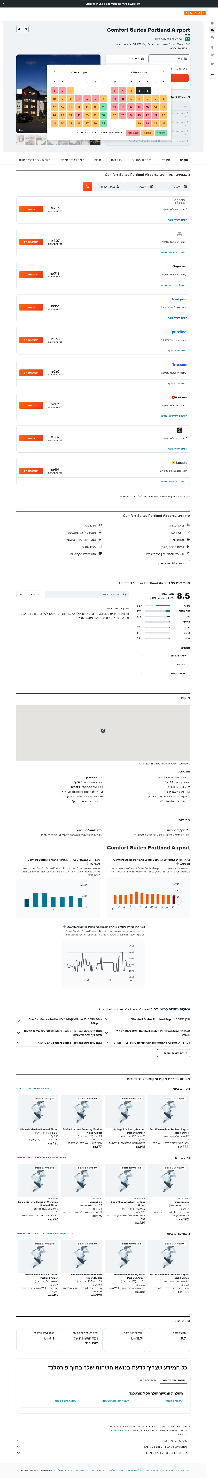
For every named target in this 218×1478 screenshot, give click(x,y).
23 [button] (139, 115)
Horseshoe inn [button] (181, 1201)
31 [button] (54, 123)
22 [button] (147, 115)
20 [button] (163, 115)
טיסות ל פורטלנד (174, 1400)
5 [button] (114, 90)
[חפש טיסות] (212, 23)
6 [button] (164, 98)
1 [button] (147, 90)
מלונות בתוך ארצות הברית (130, 1470)
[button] (3, 3)
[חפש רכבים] (212, 37)
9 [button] (139, 98)
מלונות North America (154, 1470)
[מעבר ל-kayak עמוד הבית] (195, 13)
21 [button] (155, 115)
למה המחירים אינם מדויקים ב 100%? (166, 1452)
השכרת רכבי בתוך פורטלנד (116, 1400)
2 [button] (139, 90)
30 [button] (139, 123)
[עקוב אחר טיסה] (212, 54)
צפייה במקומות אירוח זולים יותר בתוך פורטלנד (41, 1157)
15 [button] (147, 107)
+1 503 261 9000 (180, 48)
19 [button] (114, 107)
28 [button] (155, 123)
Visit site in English (96, 3)
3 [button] (131, 90)
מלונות (171, 1470)
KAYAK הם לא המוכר (175, 1440)
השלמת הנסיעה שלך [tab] (173, 1380)
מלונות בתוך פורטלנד (65, 1400)
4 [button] (123, 90)
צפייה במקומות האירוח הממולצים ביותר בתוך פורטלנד (45, 1233)
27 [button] (163, 123)
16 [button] (139, 107)
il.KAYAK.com (184, 1470)
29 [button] (147, 123)
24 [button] (131, 115)
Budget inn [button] (96, 1201)
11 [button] (123, 98)
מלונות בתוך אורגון (107, 1470)
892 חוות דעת (163, 39)
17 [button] (131, 107)
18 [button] (123, 107)
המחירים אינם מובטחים (121, 1430)
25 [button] (122, 115)
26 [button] (114, 115)
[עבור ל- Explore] (212, 47)
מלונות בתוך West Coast (84, 1470)
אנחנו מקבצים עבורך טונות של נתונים (165, 1446)
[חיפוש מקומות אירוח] (212, 30)
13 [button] (163, 107)
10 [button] (131, 98)
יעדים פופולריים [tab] (148, 1380)
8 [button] (147, 98)
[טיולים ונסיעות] (212, 64)
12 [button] (114, 98)
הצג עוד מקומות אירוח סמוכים (32, 1088)
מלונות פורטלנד (62, 1470)
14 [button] (155, 107)
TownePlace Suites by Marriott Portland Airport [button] (41, 1276)
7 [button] (155, 98)
